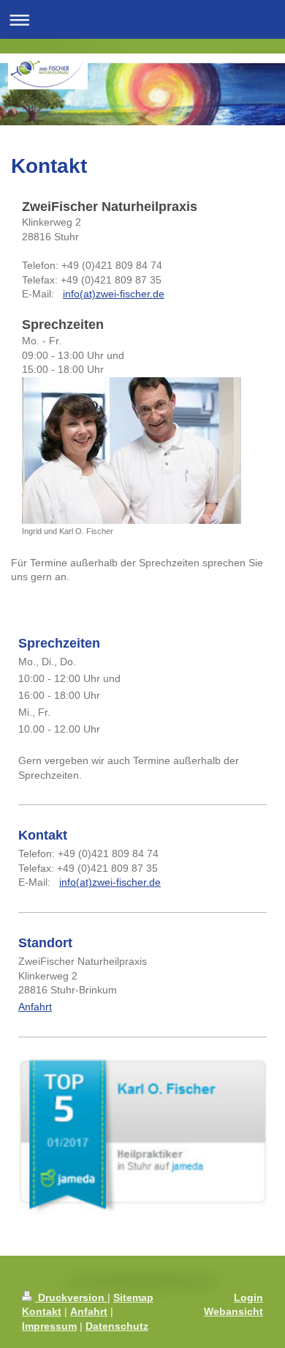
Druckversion (71, 1297)
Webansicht (233, 1311)
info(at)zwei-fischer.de (113, 294)
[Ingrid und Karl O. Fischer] (131, 450)
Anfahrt (35, 1006)
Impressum (49, 1326)
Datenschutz (117, 1326)
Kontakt (41, 1311)
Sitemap (133, 1297)
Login (248, 1297)
